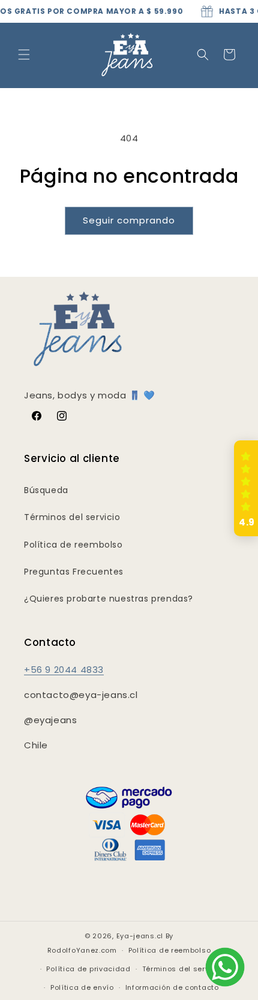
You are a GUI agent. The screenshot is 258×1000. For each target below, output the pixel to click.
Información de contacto (172, 987)
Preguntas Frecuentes (74, 572)
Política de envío (82, 987)
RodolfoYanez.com (82, 950)
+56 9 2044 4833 (64, 669)
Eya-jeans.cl (139, 936)
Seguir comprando (129, 220)
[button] (24, 54)
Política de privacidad (88, 969)
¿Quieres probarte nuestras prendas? (108, 599)
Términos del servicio (72, 517)
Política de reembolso (73, 545)
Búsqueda (46, 490)
